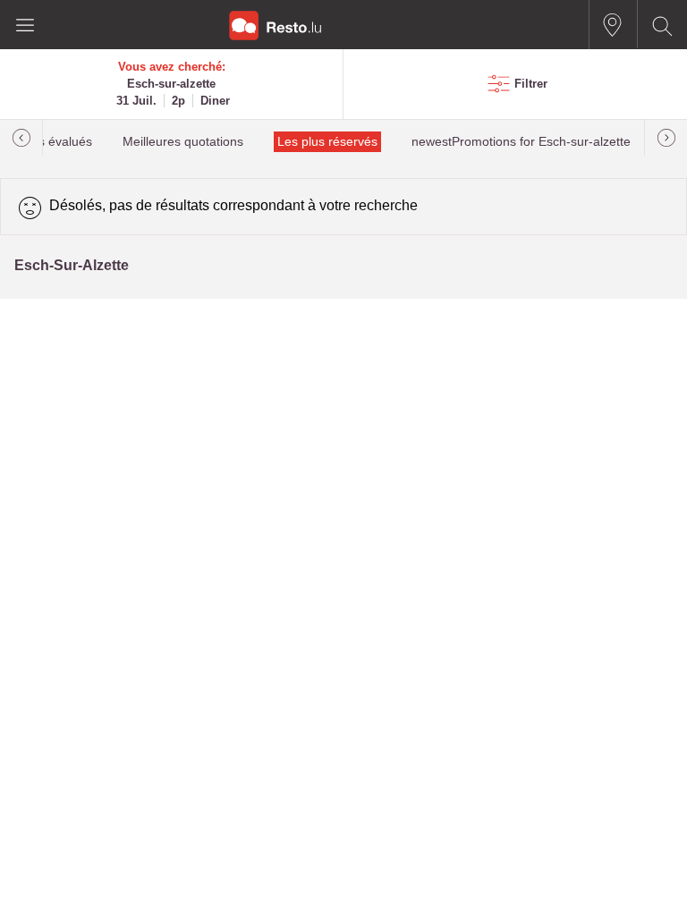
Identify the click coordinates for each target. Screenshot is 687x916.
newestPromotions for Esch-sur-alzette (521, 141)
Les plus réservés (327, 141)
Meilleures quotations (183, 141)
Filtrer (530, 83)
